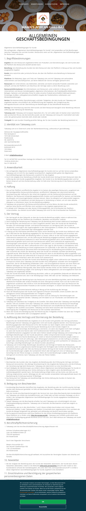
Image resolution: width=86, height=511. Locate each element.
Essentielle (43, 507)
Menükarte (24, 4)
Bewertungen (37, 4)
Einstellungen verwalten (27, 492)
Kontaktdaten (51, 4)
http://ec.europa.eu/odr (39, 415)
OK (43, 502)
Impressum (64, 4)
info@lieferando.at (16, 155)
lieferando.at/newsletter (48, 466)
